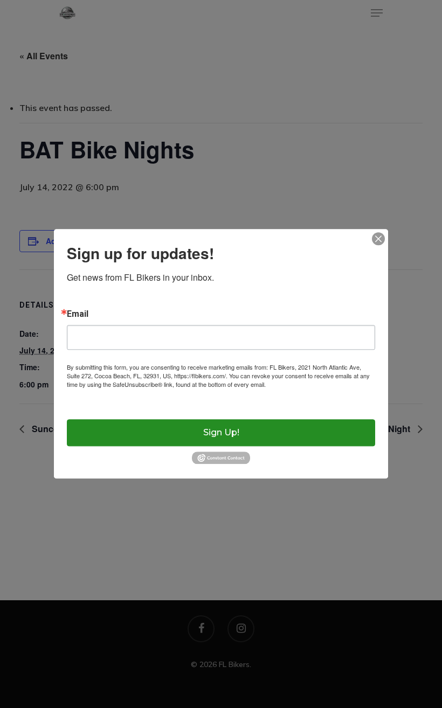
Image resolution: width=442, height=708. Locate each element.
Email (77, 314)
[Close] (378, 238)
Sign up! (221, 432)
